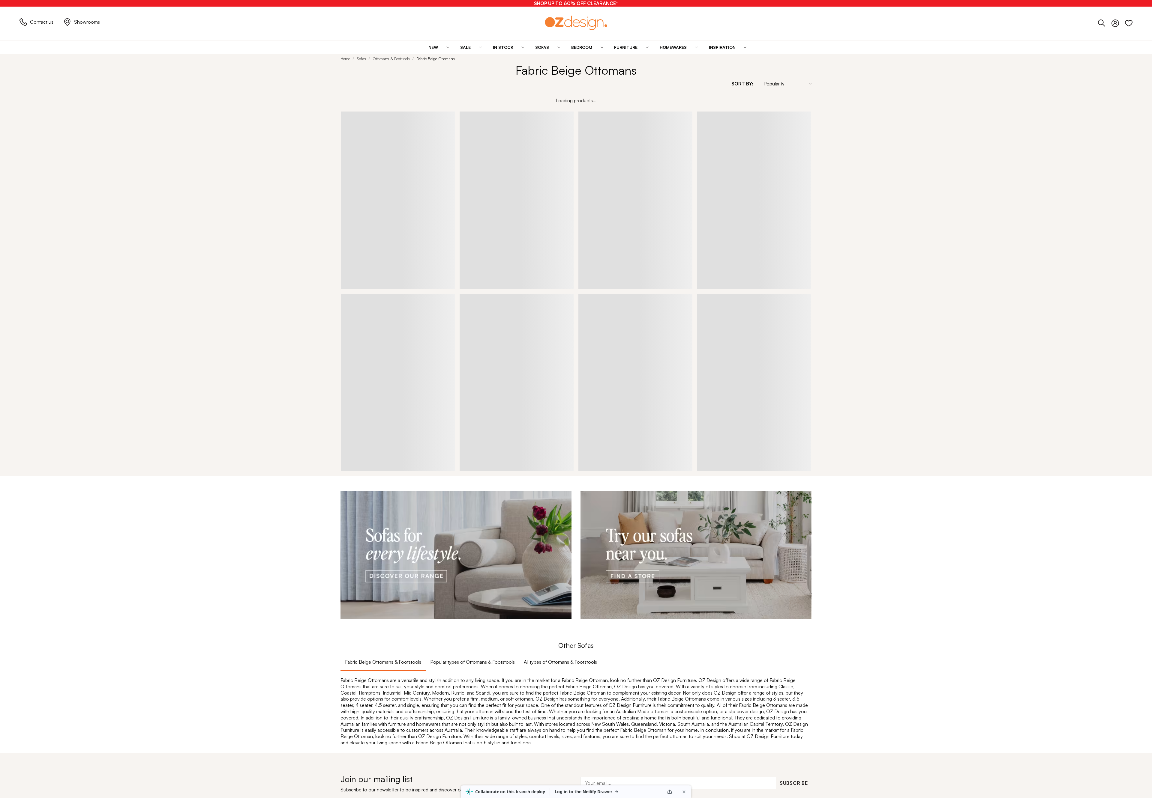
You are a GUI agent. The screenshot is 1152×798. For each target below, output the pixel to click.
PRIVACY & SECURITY (524, 506)
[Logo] (576, 22)
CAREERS (511, 493)
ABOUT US (512, 481)
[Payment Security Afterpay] (376, 597)
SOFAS (348, 481)
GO (804, 495)
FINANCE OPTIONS (442, 531)
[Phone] (1105, 22)
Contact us (41, 22)
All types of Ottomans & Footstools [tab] (560, 320)
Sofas (361, 58)
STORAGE (351, 506)
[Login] (1118, 22)
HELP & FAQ (434, 481)
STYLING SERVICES (522, 519)
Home (345, 58)
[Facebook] (662, 514)
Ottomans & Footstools (391, 58)
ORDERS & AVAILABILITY (448, 506)
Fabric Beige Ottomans (435, 58)
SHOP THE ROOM (600, 506)
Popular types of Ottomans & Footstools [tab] (472, 320)
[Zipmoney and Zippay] (394, 597)
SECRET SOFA (596, 544)
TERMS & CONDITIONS (446, 493)
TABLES (349, 493)
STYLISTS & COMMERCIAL (530, 531)
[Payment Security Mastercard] (366, 596)
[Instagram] (672, 514)
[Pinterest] (696, 514)
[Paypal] (384, 597)
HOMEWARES (356, 531)
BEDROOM (353, 519)
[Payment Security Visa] (355, 596)
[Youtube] (684, 514)
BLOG (587, 481)
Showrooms (87, 22)
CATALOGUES (595, 493)
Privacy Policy (425, 583)
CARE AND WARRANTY (446, 544)
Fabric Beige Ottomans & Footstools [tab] (383, 320)
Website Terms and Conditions (372, 583)
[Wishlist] (1128, 22)
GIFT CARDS (354, 544)
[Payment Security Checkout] (344, 597)
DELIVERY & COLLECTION (450, 519)
